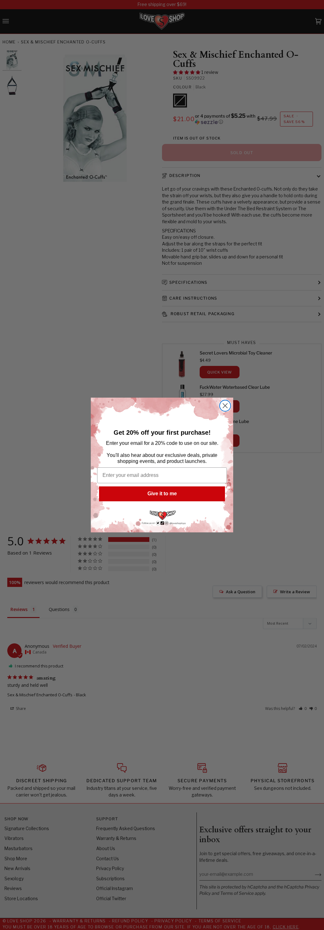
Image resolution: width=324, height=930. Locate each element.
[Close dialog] (225, 405)
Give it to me (162, 493)
